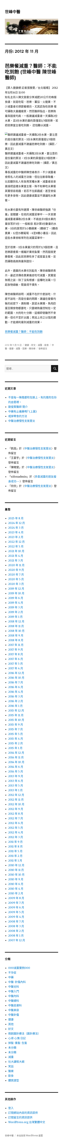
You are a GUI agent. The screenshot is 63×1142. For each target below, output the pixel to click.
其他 (11, 1024)
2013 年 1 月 (15, 790)
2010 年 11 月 (16, 870)
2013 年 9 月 (15, 776)
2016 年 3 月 (15, 696)
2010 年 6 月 (15, 884)
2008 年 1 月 (16, 935)
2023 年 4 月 (16, 532)
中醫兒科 (13, 986)
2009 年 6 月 (16, 907)
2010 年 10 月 (16, 874)
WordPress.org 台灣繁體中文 (26, 1122)
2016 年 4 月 (15, 691)
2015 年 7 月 (15, 729)
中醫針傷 (13, 1014)
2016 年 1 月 (15, 705)
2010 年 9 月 (15, 879)
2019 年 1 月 (15, 616)
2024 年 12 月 (16, 523)
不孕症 (12, 972)
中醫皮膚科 (15, 1005)
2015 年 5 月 (15, 734)
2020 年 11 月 (16, 565)
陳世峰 (32, 348)
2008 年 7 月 (16, 921)
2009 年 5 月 (16, 912)
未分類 (12, 1047)
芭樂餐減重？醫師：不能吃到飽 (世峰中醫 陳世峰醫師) (31, 72)
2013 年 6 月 (15, 780)
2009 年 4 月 (16, 916)
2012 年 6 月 (15, 823)
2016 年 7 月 (15, 682)
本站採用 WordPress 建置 (30, 1135)
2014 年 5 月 (15, 771)
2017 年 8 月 (15, 654)
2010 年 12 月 (16, 865)
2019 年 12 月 (16, 588)
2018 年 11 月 (16, 626)
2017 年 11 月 (16, 645)
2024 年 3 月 (16, 527)
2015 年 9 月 (15, 724)
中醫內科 (13, 996)
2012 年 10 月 (16, 804)
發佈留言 (42, 348)
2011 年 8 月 (15, 846)
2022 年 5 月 (16, 546)
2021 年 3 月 (15, 560)
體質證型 (13, 1080)
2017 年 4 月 (15, 668)
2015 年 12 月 (16, 710)
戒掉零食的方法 (17, 416)
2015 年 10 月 (16, 720)
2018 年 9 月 (15, 635)
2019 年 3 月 (15, 607)
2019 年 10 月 (16, 593)
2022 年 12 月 (16, 541)
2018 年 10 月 (16, 630)
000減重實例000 (19, 968)
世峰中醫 (12, 11)
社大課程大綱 (16, 1061)
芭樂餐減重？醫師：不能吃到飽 (24, 331)
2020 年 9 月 (16, 570)
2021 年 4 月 (15, 555)
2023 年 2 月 (15, 537)
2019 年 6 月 (15, 598)
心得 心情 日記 (17, 1038)
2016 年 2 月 (15, 701)
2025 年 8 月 (16, 518)
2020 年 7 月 (16, 574)
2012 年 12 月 (16, 795)
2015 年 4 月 (15, 738)
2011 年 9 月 (15, 841)
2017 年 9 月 (15, 649)
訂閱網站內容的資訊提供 (23, 1112)
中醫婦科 (13, 1000)
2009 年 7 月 (16, 902)
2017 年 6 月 (15, 659)
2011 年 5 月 (15, 851)
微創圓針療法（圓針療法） (24, 1033)
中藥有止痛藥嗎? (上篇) (22, 411)
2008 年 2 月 (16, 931)
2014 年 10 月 (16, 762)
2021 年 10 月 (16, 551)
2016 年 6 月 (15, 687)
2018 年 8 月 (15, 640)
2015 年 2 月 (15, 743)
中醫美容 (13, 1010)
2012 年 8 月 (15, 813)
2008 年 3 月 (16, 926)
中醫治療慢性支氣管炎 (21, 420)
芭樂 (24, 348)
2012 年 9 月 (15, 809)
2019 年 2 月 (15, 612)
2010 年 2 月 (15, 893)
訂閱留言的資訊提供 (20, 1117)
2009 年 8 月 (16, 898)
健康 (27, 345)
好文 (33, 345)
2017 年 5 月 (15, 663)
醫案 (11, 1071)
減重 (40, 345)
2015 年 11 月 (16, 715)
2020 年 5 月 (16, 579)
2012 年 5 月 (15, 827)
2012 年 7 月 (15, 818)
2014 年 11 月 (16, 757)
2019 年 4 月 (15, 602)
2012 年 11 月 (16, 799)
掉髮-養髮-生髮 (17, 1043)
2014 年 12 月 (16, 752)
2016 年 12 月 (16, 673)
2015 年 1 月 (15, 748)
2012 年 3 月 (15, 837)
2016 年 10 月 (16, 677)
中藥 (11, 977)
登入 (11, 1108)
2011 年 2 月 (15, 856)
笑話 (11, 1066)
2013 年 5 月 (15, 785)
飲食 (46, 345)
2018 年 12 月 (16, 621)
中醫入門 (13, 991)
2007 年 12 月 (16, 940)
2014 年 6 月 (15, 766)
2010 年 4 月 (15, 888)
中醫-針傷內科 (17, 982)
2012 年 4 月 (15, 832)
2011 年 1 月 (15, 860)
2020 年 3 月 (16, 584)
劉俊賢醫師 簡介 (18, 406)
